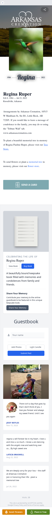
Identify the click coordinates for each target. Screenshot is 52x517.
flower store (33, 166)
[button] (26, 382)
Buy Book (28, 266)
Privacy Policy (18, 505)
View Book (13, 266)
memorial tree (35, 161)
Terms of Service (33, 505)
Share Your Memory (17, 307)
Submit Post (26, 353)
